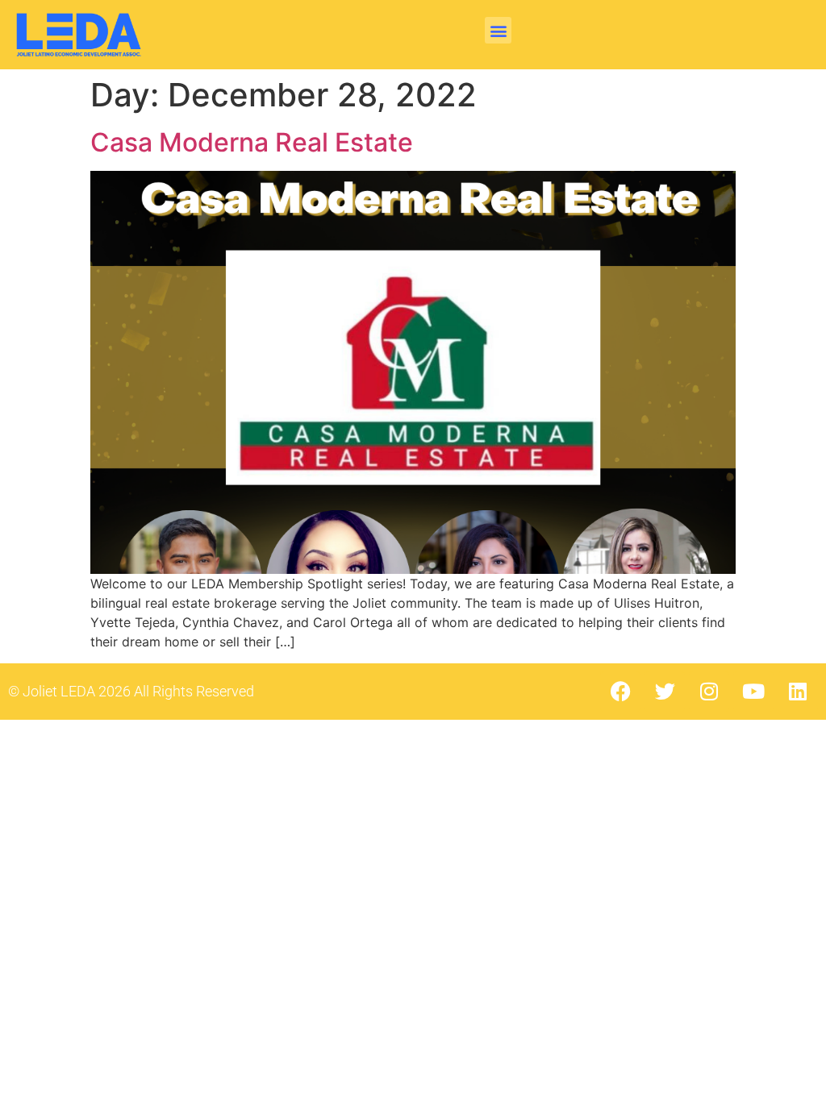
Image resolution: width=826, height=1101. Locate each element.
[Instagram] (709, 691)
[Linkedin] (798, 691)
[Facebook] (620, 691)
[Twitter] (665, 691)
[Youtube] (753, 691)
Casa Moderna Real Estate (251, 142)
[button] (498, 30)
